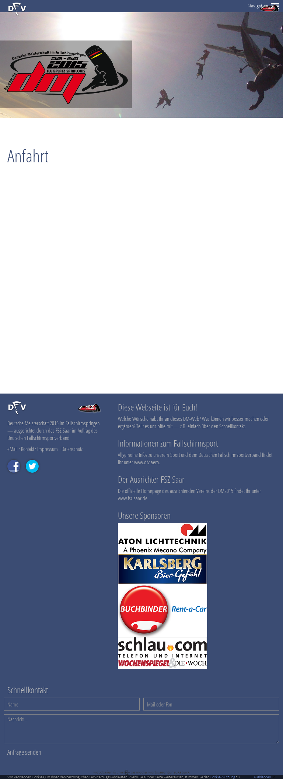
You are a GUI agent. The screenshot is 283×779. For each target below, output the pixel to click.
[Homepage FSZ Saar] (269, 10)
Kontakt (27, 448)
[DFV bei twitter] (35, 476)
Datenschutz (72, 448)
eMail (12, 448)
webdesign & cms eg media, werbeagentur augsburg (141, 772)
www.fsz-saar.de (132, 498)
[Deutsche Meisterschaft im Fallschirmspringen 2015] (66, 106)
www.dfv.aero (146, 462)
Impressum (47, 448)
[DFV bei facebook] (16, 476)
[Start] (17, 14)
